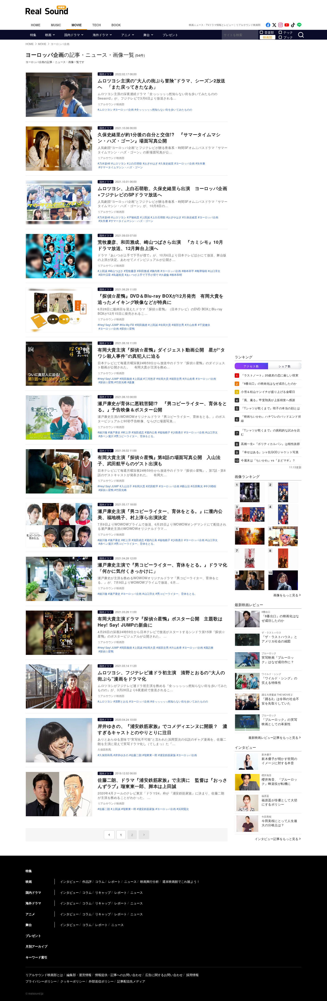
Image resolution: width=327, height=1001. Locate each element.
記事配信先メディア (131, 981)
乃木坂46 (104, 163)
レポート (114, 881)
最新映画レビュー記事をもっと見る (273, 737)
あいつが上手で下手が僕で (142, 274)
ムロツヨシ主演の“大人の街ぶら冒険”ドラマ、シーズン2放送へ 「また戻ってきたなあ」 (161, 83)
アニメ (126, 34)
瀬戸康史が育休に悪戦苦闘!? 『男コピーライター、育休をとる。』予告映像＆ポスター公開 (162, 406)
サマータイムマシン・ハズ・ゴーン (121, 167)
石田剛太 (197, 486)
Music (56, 25)
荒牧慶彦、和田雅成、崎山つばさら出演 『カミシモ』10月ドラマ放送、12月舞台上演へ (160, 245)
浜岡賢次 (183, 809)
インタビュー (69, 881)
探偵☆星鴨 (128, 328)
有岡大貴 (165, 325)
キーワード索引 (36, 957)
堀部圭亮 (178, 325)
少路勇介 (178, 432)
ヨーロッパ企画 (124, 109)
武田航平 (152, 486)
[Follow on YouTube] (287, 25)
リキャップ (103, 892)
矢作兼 (201, 163)
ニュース (130, 881)
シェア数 (285, 366)
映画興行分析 (149, 881)
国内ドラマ (72, 34)
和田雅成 (144, 271)
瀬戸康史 (115, 432)
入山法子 (126, 486)
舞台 (146, 34)
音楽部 (269, 32)
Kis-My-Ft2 (127, 325)
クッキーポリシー (72, 981)
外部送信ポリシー (101, 981)
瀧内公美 (151, 432)
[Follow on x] (274, 25)
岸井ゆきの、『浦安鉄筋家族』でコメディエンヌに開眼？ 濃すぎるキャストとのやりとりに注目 (162, 729)
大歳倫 (165, 274)
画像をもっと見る (285, 595)
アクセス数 (251, 366)
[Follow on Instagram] (280, 25)
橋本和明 (176, 274)
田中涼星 (105, 274)
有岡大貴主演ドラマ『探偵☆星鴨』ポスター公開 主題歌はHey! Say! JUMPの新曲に (160, 621)
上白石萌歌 (135, 163)
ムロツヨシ (106, 109)
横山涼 (186, 486)
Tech (96, 25)
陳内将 (156, 271)
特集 (33, 34)
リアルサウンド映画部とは (44, 975)
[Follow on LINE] (299, 25)
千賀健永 (205, 325)
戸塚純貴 (134, 217)
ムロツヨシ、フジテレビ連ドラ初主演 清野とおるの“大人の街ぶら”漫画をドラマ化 (161, 675)
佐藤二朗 (136, 755)
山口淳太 (215, 271)
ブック (288, 37)
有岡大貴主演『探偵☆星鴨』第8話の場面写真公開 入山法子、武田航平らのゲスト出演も (159, 460)
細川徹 (103, 432)
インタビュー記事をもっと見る (276, 838)
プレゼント (170, 34)
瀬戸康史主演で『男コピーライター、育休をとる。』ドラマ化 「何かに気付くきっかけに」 (165, 567)
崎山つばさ (116, 271)
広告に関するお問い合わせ (164, 975)
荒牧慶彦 (130, 271)
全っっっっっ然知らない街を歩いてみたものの (164, 109)
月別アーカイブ (36, 946)
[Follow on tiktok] (293, 25)
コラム (100, 881)
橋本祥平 (188, 271)
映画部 (267, 37)
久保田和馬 (106, 755)
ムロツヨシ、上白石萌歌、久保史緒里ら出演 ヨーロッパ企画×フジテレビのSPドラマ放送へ (162, 191)
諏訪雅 (209, 647)
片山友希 (191, 325)
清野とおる (121, 701)
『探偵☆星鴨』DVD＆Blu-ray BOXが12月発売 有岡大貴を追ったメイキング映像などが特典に (161, 298)
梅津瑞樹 (201, 271)
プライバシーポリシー (41, 981)
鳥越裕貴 (118, 274)
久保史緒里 (167, 163)
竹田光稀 (121, 382)
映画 (48, 34)
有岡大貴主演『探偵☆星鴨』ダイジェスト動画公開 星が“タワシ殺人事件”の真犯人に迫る (161, 352)
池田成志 (138, 432)
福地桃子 (164, 432)
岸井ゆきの (121, 755)
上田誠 (146, 217)
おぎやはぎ (151, 163)
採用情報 (192, 975)
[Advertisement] (193, 10)
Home (35, 25)
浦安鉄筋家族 (168, 755)
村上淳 (127, 432)
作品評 (87, 881)
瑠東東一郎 (150, 755)
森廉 (131, 382)
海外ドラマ (100, 34)
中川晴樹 (210, 486)
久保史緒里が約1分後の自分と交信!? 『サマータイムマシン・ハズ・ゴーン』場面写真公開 (159, 137)
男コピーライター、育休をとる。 (136, 436)
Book (116, 25)
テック (288, 32)
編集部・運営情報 (79, 975)
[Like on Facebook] (268, 25)
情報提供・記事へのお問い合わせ (118, 975)
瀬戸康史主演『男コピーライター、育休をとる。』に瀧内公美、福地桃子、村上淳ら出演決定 (160, 514)
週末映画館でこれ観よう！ (181, 881)
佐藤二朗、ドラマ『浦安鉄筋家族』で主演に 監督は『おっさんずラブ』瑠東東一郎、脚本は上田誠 (162, 783)
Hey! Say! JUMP (109, 325)
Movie (77, 25)
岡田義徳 (142, 325)
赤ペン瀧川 (106, 436)
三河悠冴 (150, 378)
